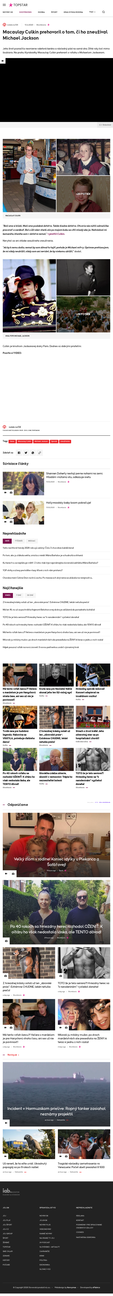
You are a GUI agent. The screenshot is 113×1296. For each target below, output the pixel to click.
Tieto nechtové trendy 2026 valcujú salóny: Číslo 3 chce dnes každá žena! (38, 548)
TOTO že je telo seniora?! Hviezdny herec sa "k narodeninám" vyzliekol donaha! (41, 617)
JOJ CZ (6, 1229)
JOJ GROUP (8, 1234)
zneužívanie (65, 441)
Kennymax (71, 1288)
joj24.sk (43, 1220)
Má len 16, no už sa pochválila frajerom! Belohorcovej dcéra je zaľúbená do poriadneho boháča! (49, 610)
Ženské (6, 1242)
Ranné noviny (46, 1234)
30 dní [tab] (30, 595)
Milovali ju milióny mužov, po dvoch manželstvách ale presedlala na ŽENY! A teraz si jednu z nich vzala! (53, 640)
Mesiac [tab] (31, 541)
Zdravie (6, 1256)
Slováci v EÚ (45, 1269)
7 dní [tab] (18, 595)
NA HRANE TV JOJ (47, 1238)
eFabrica (96, 1288)
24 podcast (45, 1242)
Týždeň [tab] (18, 541)
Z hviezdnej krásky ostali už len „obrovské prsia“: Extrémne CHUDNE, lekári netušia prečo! (46, 602)
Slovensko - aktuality (50, 1247)
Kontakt (80, 1220)
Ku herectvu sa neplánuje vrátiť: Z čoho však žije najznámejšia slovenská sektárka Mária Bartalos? (50, 563)
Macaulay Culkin (24, 441)
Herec (12, 441)
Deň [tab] (7, 541)
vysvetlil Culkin (56, 234)
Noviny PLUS (45, 1225)
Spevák (54, 441)
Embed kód (107, 125)
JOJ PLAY (6, 1220)
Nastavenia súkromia (85, 1237)
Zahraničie (45, 1251)
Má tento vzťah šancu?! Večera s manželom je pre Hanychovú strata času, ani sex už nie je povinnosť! (51, 632)
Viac (91, 12)
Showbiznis (25, 12)
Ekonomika (45, 1265)
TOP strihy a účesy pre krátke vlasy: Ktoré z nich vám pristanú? (33, 570)
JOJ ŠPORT (7, 1225)
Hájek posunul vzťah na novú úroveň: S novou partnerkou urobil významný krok (41, 647)
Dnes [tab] (7, 595)
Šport (54, 12)
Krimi (42, 1256)
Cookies (80, 1232)
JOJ (4, 1216)
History (6, 1260)
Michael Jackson (41, 441)
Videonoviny (45, 1229)
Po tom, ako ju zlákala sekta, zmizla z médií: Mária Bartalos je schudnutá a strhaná (43, 555)
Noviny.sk (8, 12)
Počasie (6, 1265)
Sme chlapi (8, 1251)
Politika (43, 1260)
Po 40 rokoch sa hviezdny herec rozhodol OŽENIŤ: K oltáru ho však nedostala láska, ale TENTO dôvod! (52, 625)
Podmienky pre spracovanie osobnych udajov (89, 1226)
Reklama (80, 1216)
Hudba (41, 12)
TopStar (6, 1247)
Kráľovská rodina (73, 12)
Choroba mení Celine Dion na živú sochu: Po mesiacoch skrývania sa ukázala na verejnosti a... (48, 578)
